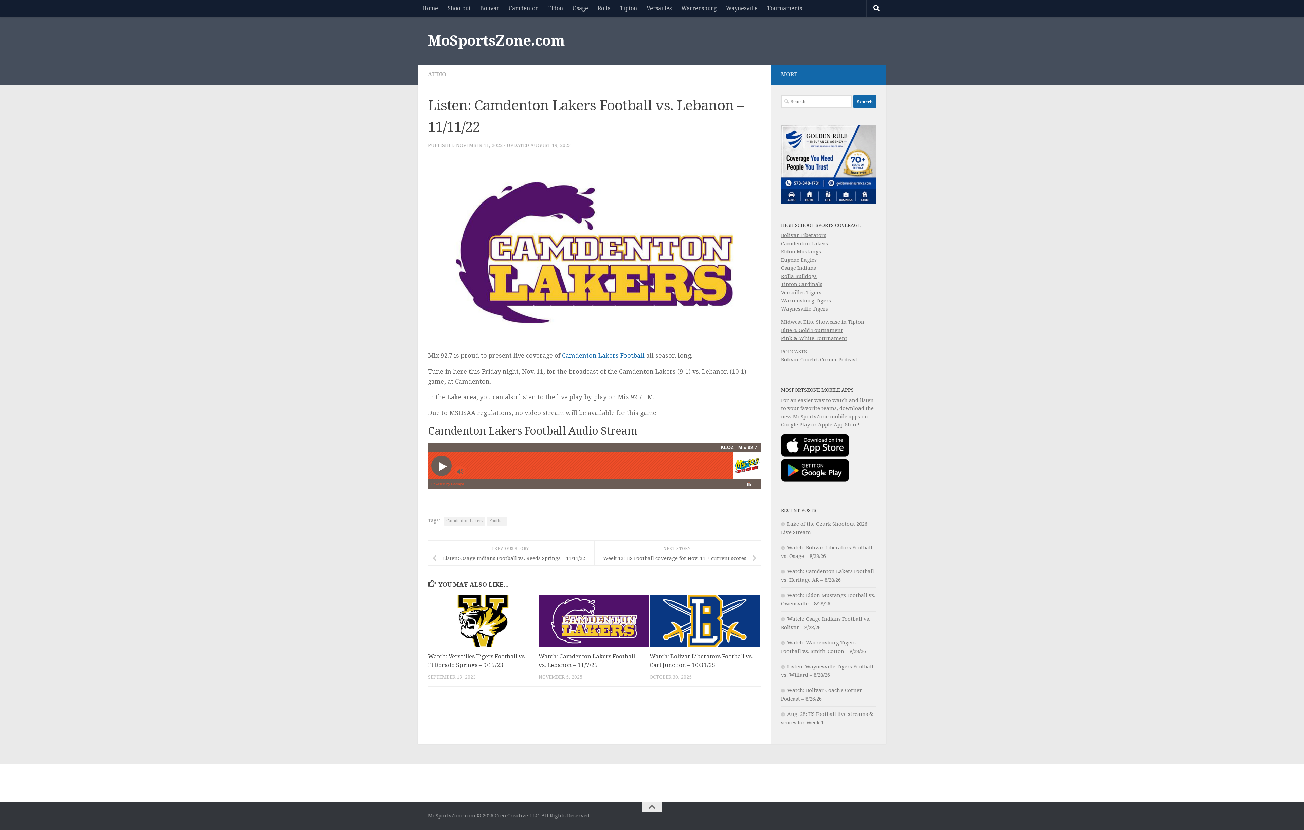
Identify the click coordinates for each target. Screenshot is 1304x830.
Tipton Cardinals (801, 284)
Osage (580, 8)
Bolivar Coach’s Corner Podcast (819, 360)
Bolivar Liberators (803, 235)
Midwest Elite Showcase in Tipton (822, 322)
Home (430, 8)
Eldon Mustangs (801, 252)
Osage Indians (798, 268)
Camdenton (524, 8)
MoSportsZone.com (496, 40)
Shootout (459, 8)
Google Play (795, 425)
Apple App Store (838, 425)
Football (497, 520)
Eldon (555, 8)
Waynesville (742, 8)
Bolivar (489, 8)
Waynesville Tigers (804, 309)
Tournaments (784, 8)
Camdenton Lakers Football (603, 355)
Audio (437, 74)
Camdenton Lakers (464, 520)
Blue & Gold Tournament (812, 330)
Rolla (604, 8)
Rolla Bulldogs (799, 276)
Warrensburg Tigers (806, 301)
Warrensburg (699, 8)
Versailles (659, 8)
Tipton (628, 8)
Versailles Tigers (801, 292)
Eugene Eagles (799, 260)
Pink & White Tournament (814, 338)
